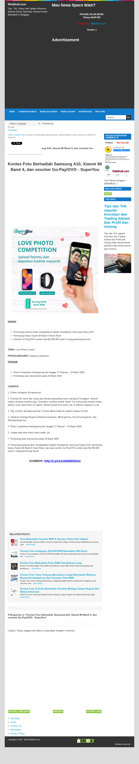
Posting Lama (94, 711)
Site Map (15, 718)
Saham (108, 194)
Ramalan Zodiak (48, 112)
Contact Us (16, 726)
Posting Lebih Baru (19, 711)
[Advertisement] (91, 75)
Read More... (31, 545)
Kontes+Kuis (85, 112)
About (13, 722)
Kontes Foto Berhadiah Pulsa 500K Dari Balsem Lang (51, 563)
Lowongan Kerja (27, 112)
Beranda (58, 711)
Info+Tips (100, 112)
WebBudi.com (17, 4)
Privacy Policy (18, 733)
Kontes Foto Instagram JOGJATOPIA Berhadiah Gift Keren (53, 551)
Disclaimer (16, 729)
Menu (12, 112)
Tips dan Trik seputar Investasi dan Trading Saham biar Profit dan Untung (117, 216)
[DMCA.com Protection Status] (85, 742)
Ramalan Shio (68, 112)
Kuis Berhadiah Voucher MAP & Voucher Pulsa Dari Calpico (54, 539)
